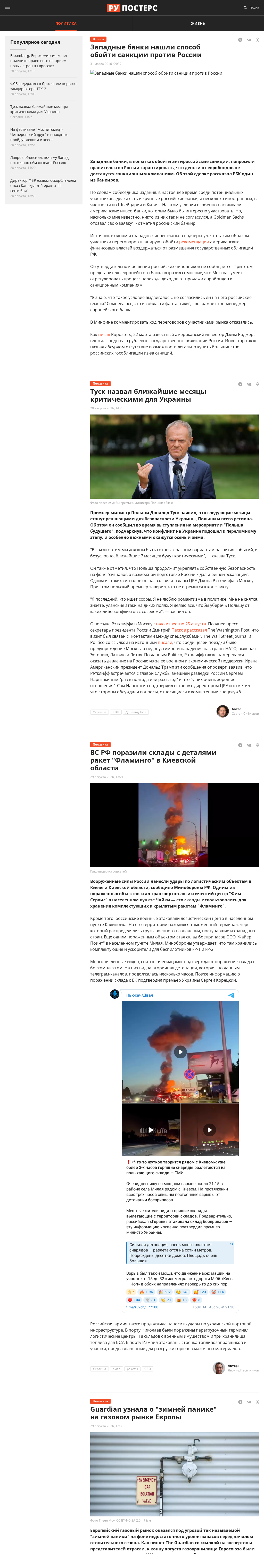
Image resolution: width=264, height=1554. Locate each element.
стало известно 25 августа (179, 624)
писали (165, 642)
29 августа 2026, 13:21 (106, 777)
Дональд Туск (136, 712)
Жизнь (198, 23)
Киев (116, 1369)
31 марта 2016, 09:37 (105, 64)
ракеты (132, 1369)
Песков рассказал (189, 630)
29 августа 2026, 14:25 (106, 408)
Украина (99, 712)
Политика (66, 23)
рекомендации (194, 242)
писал (104, 334)
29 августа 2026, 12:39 (106, 1426)
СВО (116, 712)
